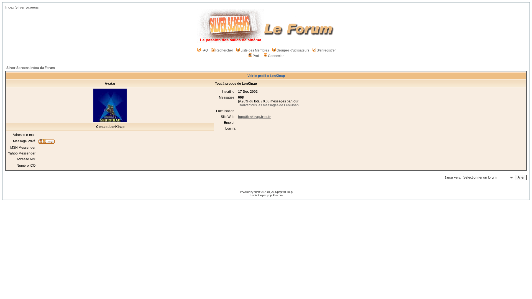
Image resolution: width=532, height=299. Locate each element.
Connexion (276, 56)
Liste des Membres (255, 50)
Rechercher (224, 50)
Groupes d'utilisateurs (293, 50)
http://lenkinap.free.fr (254, 117)
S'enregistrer (326, 50)
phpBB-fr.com (274, 195)
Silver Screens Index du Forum (30, 68)
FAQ (204, 50)
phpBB (257, 192)
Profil (256, 56)
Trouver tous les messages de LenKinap (268, 105)
